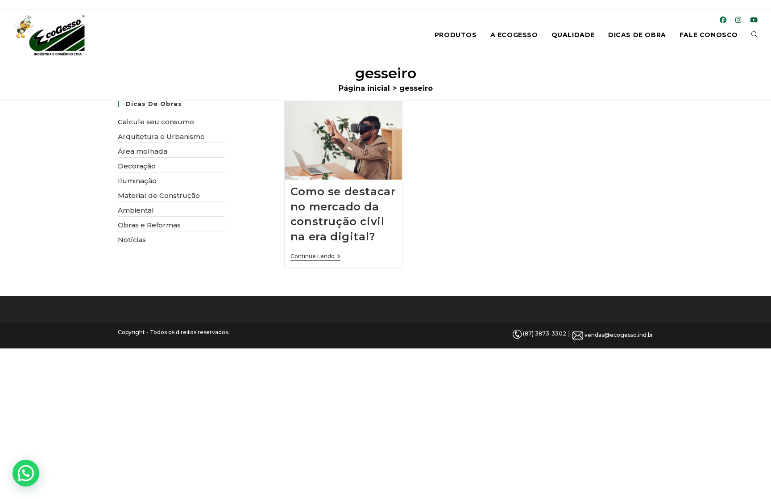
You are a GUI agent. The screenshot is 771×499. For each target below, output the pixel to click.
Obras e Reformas (149, 225)
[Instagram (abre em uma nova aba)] (738, 20)
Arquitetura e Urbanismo (161, 136)
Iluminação (137, 180)
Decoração (137, 166)
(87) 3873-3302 (544, 333)
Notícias (132, 239)
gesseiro (416, 88)
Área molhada (142, 151)
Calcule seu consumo (156, 121)
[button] (25, 473)
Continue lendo (315, 257)
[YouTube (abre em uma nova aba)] (752, 20)
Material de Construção (159, 195)
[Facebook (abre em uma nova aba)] (723, 20)
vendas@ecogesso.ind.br (618, 334)
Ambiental (136, 210)
